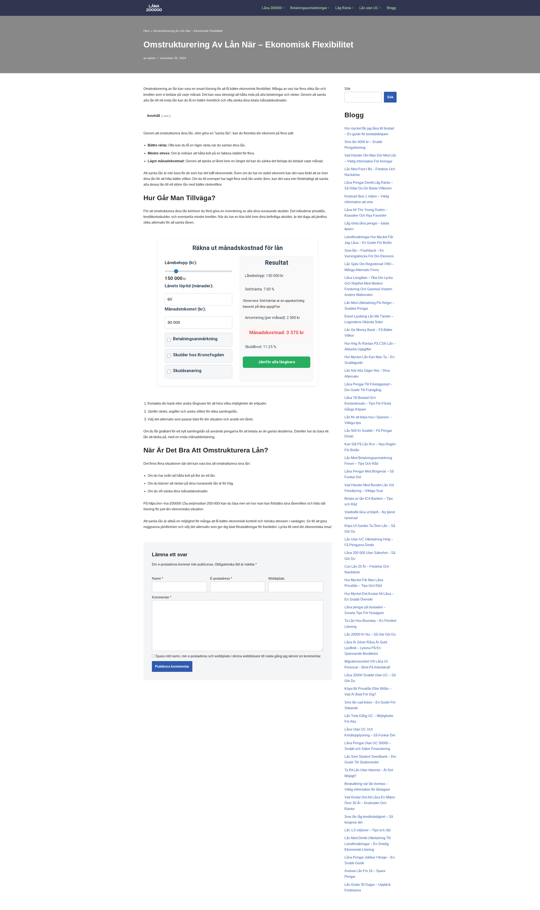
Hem (146, 30)
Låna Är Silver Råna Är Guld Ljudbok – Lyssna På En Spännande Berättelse (365, 647)
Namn (157, 578)
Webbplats (276, 578)
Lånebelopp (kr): (181, 262)
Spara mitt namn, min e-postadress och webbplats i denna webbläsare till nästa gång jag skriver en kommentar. (238, 656)
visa (166, 115)
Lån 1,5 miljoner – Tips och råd (367, 830)
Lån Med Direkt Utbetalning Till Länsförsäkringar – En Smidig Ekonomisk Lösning (367, 843)
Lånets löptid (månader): (189, 285)
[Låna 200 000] (153, 8)
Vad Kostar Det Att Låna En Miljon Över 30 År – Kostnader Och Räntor (369, 802)
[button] (283, 8)
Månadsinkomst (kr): (185, 309)
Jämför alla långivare (276, 362)
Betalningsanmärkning (195, 338)
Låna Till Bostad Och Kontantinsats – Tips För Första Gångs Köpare (367, 403)
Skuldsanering (187, 370)
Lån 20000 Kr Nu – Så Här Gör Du (370, 634)
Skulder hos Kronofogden (198, 354)
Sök (347, 88)
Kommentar (161, 597)
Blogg (391, 8)
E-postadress (221, 578)
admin (151, 58)
